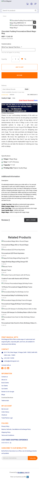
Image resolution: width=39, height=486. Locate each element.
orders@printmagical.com (11, 361)
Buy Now (19, 75)
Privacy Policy (5, 426)
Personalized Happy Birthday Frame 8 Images (17, 304)
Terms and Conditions (8, 435)
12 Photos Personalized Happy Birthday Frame (17, 287)
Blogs (3, 394)
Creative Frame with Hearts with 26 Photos (15, 278)
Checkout (4, 415)
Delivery (4, 85)
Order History (5, 412)
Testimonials (5, 400)
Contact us (5, 376)
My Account (5, 409)
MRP (3, 36)
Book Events (5, 382)
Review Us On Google (8, 391)
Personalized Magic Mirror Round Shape (15, 245)
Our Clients (5, 385)
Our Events (5, 388)
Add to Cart (20, 67)
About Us (4, 379)
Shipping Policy (6, 432)
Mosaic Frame (6, 270)
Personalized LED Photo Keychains (13, 253)
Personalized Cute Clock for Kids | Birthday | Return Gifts (20, 323)
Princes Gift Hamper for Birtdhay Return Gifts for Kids (19, 312)
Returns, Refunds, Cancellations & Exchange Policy (16, 429)
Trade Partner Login (7, 418)
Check (26, 89)
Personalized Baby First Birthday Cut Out (15, 295)
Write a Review (31, 220)
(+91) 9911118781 (9, 358)
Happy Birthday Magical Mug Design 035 (15, 261)
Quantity (4, 59)
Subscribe (33, 458)
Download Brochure (7, 397)
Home (4, 16)
